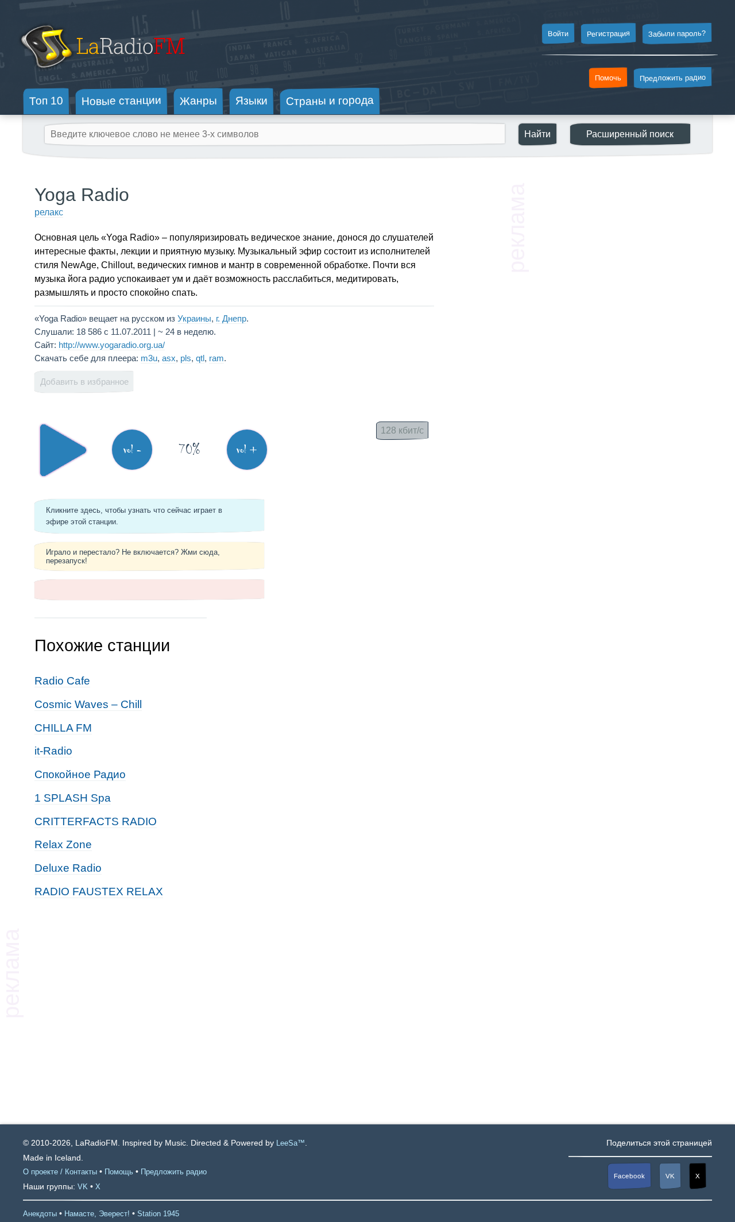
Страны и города (330, 101)
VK (670, 1176)
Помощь (119, 1171)
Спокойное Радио (80, 774)
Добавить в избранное (84, 381)
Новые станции (121, 100)
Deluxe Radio (68, 868)
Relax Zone (63, 844)
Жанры (198, 100)
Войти (558, 33)
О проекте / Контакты (60, 1171)
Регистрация (608, 33)
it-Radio (53, 751)
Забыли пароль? (677, 33)
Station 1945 (158, 1213)
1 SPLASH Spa (72, 798)
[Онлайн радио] (101, 73)
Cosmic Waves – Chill (88, 704)
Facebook (629, 1176)
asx (169, 358)
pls (185, 358)
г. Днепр (231, 318)
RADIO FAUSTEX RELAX (98, 891)
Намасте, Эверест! (97, 1213)
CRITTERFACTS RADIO (95, 821)
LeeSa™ (290, 1143)
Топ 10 (46, 100)
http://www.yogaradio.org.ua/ (112, 345)
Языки (251, 101)
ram (216, 358)
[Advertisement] (614, 356)
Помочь (608, 78)
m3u (149, 358)
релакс (48, 212)
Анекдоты (40, 1213)
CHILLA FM (63, 728)
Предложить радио (673, 78)
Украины (194, 318)
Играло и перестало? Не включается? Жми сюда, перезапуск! (133, 556)
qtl (200, 358)
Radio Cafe (62, 681)
